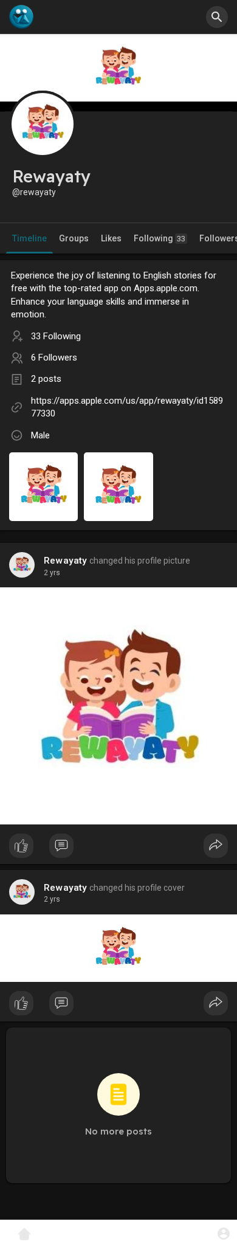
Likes (111, 238)
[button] (223, 1233)
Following (159, 238)
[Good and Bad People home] (21, 17)
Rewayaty (66, 560)
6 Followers (54, 357)
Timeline (29, 238)
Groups (74, 238)
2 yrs (52, 572)
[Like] (118, 849)
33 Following (56, 336)
